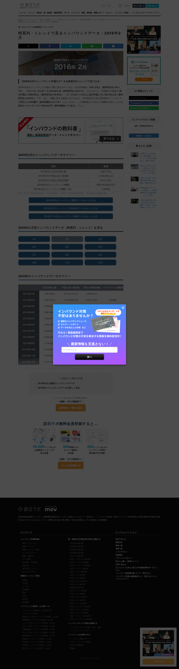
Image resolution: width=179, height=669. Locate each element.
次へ (89, 356)
